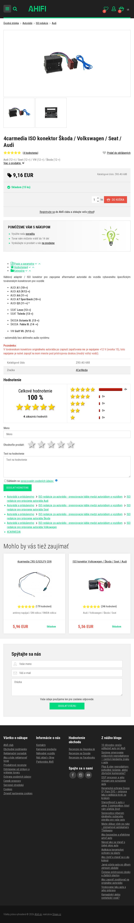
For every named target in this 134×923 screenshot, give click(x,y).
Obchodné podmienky (15, 749)
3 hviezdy (51, 444)
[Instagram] (80, 775)
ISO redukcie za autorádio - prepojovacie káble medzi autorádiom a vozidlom (80, 496)
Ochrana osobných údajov (17, 776)
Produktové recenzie (15, 765)
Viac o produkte (12, 163)
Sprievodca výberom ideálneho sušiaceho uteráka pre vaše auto (113, 816)
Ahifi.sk (38, 914)
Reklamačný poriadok (15, 753)
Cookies (7, 789)
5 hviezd (71, 444)
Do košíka (118, 199)
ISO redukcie (42, 23)
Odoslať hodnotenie (17, 487)
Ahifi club (8, 745)
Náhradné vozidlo (45, 753)
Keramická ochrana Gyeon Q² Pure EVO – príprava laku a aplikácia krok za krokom (115, 793)
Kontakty (41, 745)
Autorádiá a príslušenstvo (20, 496)
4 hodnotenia (31, 153)
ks (101, 199)
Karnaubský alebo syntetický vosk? (110, 896)
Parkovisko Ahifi (45, 761)
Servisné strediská (13, 785)
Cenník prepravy (12, 781)
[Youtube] (88, 775)
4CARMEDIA (14, 531)
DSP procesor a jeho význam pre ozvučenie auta (113, 781)
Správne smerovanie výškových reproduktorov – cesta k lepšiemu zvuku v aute (115, 757)
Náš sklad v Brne (45, 757)
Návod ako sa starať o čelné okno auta (113, 843)
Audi (54, 23)
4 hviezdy (61, 444)
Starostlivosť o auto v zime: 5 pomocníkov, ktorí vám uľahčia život (115, 806)
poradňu (30, 233)
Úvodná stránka (11, 23)
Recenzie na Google (80, 753)
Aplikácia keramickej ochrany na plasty (112, 851)
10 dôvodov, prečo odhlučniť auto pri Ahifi (113, 746)
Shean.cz (56, 914)
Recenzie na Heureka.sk (82, 749)
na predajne (48, 243)
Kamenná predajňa (46, 749)
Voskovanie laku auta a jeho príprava (113, 888)
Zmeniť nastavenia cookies (17, 793)
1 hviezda (32, 444)
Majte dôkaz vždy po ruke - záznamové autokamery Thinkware (115, 827)
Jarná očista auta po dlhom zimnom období (116, 866)
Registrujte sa (47, 212)
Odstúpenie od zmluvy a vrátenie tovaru (16, 771)
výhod (90, 212)
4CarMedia (82, 370)
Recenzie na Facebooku (82, 757)
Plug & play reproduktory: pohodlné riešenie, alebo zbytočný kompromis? (115, 770)
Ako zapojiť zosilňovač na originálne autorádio (115, 881)
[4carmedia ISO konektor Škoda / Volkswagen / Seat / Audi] (67, 63)
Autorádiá (27, 23)
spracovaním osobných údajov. (37, 481)
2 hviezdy (42, 444)
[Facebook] (72, 775)
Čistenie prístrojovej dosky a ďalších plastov (116, 873)
